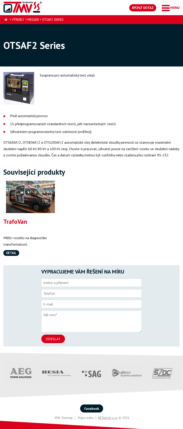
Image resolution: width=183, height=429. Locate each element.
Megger (33, 19)
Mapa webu (86, 418)
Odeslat (53, 339)
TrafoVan (15, 222)
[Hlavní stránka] (5, 20)
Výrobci (18, 19)
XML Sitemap (64, 418)
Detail (11, 253)
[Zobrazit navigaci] (171, 8)
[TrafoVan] (30, 197)
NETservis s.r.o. (108, 418)
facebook (91, 408)
